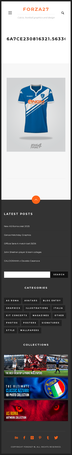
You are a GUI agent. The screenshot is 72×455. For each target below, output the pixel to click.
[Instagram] (32, 438)
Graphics (13, 308)
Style (10, 330)
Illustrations (37, 308)
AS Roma (12, 300)
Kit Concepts (16, 315)
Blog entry (52, 300)
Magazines (41, 315)
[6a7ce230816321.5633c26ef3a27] (30, 114)
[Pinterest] (40, 438)
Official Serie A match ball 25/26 (20, 243)
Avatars (31, 300)
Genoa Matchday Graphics (17, 235)
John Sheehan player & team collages (22, 252)
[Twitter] (56, 438)
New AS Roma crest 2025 (17, 226)
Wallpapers (29, 330)
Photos (12, 323)
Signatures (51, 323)
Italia (58, 308)
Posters (29, 323)
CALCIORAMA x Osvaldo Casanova (22, 260)
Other (59, 315)
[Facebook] (24, 438)
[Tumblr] (48, 438)
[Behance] (16, 438)
